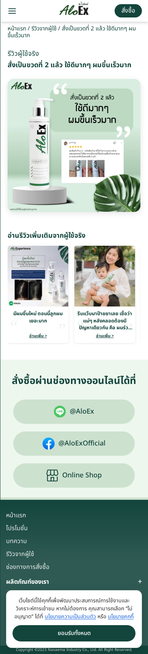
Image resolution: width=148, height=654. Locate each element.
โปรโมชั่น (17, 528)
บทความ (16, 541)
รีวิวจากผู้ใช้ (44, 28)
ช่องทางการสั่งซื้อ (27, 567)
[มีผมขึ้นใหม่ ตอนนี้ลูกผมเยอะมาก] (38, 276)
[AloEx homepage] (74, 11)
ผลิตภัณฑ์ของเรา (27, 581)
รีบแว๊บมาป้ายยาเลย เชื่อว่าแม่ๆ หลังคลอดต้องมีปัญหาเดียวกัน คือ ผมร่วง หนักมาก (104, 324)
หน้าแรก (17, 28)
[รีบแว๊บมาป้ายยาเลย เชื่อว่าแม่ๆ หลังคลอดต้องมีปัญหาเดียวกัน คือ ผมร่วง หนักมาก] (104, 276)
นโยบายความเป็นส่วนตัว (70, 617)
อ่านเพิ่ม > (38, 335)
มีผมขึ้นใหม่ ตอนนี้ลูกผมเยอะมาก (38, 317)
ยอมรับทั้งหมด (74, 633)
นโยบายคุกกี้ (121, 617)
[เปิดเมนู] (12, 11)
